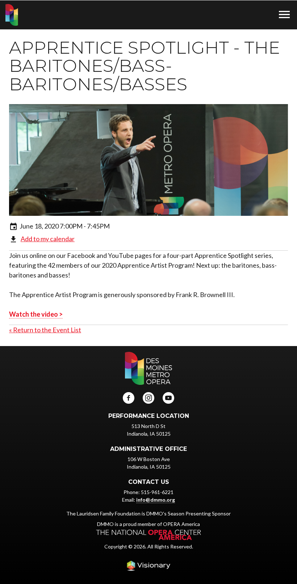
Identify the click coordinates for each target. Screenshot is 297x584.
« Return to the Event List (45, 330)
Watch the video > (36, 314)
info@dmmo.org (155, 500)
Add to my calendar (48, 239)
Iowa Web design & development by (148, 565)
